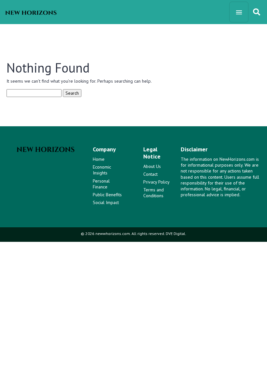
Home (99, 159)
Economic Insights (102, 170)
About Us (152, 166)
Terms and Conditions (153, 193)
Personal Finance (101, 184)
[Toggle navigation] (238, 12)
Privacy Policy (156, 182)
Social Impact (106, 202)
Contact (150, 174)
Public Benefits (107, 195)
